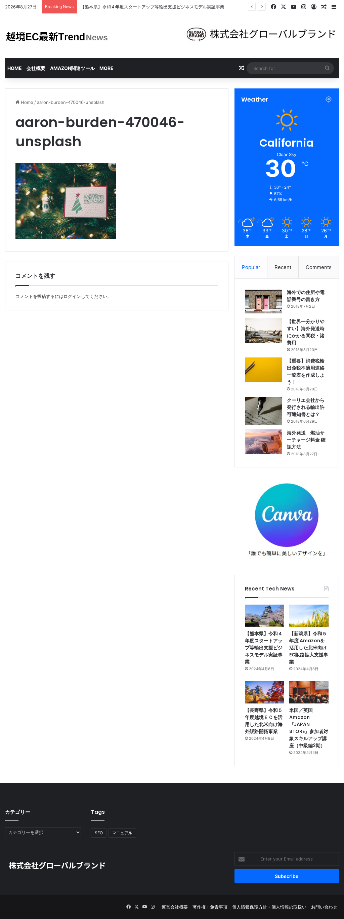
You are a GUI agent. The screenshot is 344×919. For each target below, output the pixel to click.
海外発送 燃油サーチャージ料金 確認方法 (306, 439)
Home (14, 68)
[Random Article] (324, 7)
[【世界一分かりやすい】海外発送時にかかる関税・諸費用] (263, 330)
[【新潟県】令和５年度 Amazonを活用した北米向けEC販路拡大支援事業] (309, 616)
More (106, 68)
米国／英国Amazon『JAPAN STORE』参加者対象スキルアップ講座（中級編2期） (308, 728)
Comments (319, 267)
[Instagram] (304, 7)
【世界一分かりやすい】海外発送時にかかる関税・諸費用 (306, 332)
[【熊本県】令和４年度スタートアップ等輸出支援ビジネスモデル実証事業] (264, 616)
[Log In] (314, 7)
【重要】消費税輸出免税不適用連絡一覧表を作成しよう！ (306, 371)
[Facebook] (273, 7)
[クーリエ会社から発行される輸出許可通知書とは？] (263, 411)
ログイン (72, 296)
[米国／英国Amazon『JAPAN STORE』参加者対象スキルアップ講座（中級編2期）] (309, 692)
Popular (251, 267)
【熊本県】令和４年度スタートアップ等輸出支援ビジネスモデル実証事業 (264, 647)
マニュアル (122, 832)
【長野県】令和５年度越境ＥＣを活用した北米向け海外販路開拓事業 (264, 721)
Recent (282, 267)
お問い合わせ (324, 907)
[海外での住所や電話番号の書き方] (263, 301)
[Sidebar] (334, 7)
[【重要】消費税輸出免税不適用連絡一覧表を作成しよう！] (263, 369)
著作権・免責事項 (209, 907)
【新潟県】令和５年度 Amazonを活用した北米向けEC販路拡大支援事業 (308, 647)
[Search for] (327, 68)
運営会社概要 (175, 907)
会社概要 (36, 68)
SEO (99, 832)
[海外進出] (57, 36)
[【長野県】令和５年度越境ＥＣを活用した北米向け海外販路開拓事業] (264, 692)
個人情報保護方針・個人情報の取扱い (269, 907)
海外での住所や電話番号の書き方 (306, 296)
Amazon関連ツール (72, 68)
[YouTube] (294, 7)
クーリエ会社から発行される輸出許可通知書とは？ (306, 407)
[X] (283, 7)
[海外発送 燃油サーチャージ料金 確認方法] (263, 441)
